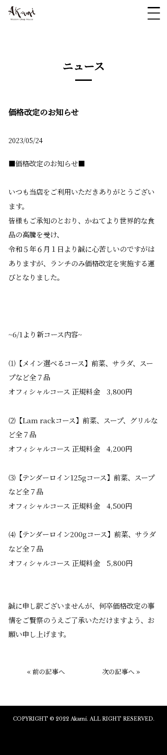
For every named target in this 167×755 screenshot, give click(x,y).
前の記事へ (48, 671)
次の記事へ (118, 671)
